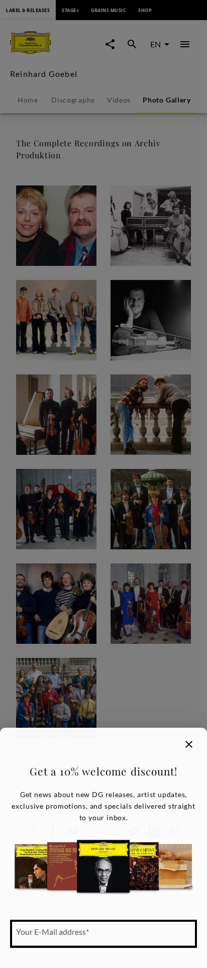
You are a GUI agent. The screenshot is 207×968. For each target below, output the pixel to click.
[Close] (189, 744)
